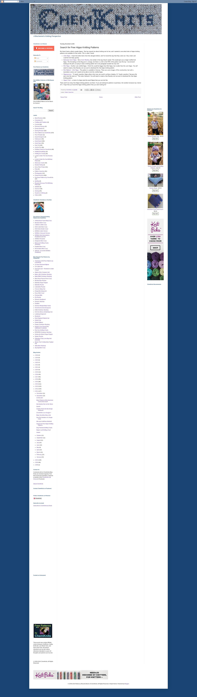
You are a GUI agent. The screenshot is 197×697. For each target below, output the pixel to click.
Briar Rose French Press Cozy (43, 278)
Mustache (37, 316)
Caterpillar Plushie (40, 287)
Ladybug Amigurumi (40, 314)
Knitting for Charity (40, 153)
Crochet (37, 124)
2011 (36, 391)
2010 (36, 460)
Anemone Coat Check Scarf (155, 209)
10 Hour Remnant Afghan (42, 264)
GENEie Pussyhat (40, 239)
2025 (36, 357)
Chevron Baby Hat (40, 289)
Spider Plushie (39, 336)
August (39, 440)
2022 (36, 365)
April (38, 450)
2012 (36, 389)
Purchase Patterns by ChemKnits (44, 177)
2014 (36, 384)
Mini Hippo (66, 66)
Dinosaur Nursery (40, 126)
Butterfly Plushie (39, 285)
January (39, 457)
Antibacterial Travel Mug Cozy (43, 220)
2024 (36, 360)
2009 (36, 462)
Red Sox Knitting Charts (41, 330)
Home (101, 97)
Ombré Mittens (39, 322)
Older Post (138, 97)
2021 (36, 367)
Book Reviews (39, 118)
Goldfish (37, 303)
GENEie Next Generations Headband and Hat (42, 235)
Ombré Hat (38, 320)
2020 (36, 369)
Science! (37, 188)
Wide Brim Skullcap (40, 345)
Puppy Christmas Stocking (42, 324)
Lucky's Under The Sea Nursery (44, 155)
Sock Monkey (85, 60)
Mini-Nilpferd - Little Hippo (71, 70)
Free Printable (39, 135)
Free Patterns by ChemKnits (42, 132)
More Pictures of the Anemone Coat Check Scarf (44, 400)
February (39, 454)
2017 (36, 377)
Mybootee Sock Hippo (70, 60)
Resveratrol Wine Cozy (41, 248)
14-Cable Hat (38, 266)
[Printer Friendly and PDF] (98, 90)
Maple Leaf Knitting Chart (43, 430)
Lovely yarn (39, 397)
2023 (36, 362)
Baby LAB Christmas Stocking (43, 274)
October (39, 435)
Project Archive (39, 175)
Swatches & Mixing (40, 193)
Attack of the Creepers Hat (42, 272)
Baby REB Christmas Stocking (43, 276)
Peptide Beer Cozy (40, 246)
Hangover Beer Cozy (41, 241)
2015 (36, 381)
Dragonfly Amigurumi (41, 291)
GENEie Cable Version (41, 231)
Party (36, 169)
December (40, 393)
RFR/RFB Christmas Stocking (43, 332)
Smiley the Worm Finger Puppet (44, 334)
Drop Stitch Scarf (39, 293)
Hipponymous (67, 74)
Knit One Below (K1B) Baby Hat (43, 312)
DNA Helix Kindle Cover (41, 229)
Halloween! (38, 139)
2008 (36, 465)
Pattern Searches (69, 92)
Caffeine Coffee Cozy (41, 224)
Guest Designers (39, 137)
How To (37, 145)
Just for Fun (38, 147)
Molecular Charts (39, 163)
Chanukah (38, 120)
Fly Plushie (38, 297)
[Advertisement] (41, 540)
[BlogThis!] (87, 90)
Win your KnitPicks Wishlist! (44, 421)
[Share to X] (89, 90)
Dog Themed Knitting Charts (44, 427)
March (38, 452)
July (38, 442)
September (40, 438)
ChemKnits (69, 89)
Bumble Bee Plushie (40, 280)
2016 (36, 379)
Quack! (38, 406)
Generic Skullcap (39, 301)
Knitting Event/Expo (40, 151)
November (40, 395)
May (38, 447)
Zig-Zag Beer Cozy (40, 347)
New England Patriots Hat (42, 318)
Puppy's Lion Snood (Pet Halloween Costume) (42, 327)
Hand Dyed (38, 141)
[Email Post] (81, 89)
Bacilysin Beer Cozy (40, 222)
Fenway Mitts (38, 295)
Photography (38, 173)
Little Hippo (66, 56)
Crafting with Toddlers (41, 122)
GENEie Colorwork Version (42, 233)
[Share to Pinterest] (93, 90)
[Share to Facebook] (91, 90)
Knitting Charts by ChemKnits (43, 149)
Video (36, 195)
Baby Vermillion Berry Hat (43, 415)
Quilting (37, 181)
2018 (36, 374)
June (38, 445)
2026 (36, 355)
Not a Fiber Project (40, 167)
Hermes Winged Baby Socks (43, 305)
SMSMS (37, 186)
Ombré (38, 432)
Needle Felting (39, 165)
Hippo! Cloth (67, 80)
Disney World (38, 128)
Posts (37, 58)
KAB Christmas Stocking (41, 310)
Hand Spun (38, 143)
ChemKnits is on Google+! (43, 412)
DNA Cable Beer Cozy (41, 227)
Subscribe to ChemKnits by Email (42, 505)
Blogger (127, 683)
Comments (39, 61)
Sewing (37, 191)
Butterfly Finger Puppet (41, 282)
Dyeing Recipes (39, 130)
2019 (36, 372)
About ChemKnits (38, 484)
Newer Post (64, 97)
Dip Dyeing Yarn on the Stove (44, 404)
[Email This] (86, 90)
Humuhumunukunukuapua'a (43, 307)
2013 (36, 386)
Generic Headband (40, 299)
